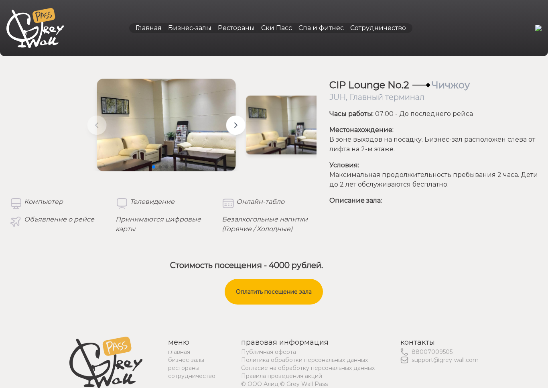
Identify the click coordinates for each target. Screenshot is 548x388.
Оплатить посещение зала (274, 291)
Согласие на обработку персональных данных (308, 368)
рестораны (183, 368)
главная (179, 351)
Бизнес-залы (189, 28)
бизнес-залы (186, 360)
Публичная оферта (268, 351)
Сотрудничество (378, 28)
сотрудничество (191, 376)
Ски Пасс (276, 28)
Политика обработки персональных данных (304, 360)
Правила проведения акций (281, 376)
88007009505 (432, 351)
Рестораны (236, 28)
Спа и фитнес (321, 28)
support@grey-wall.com (445, 360)
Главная (149, 28)
